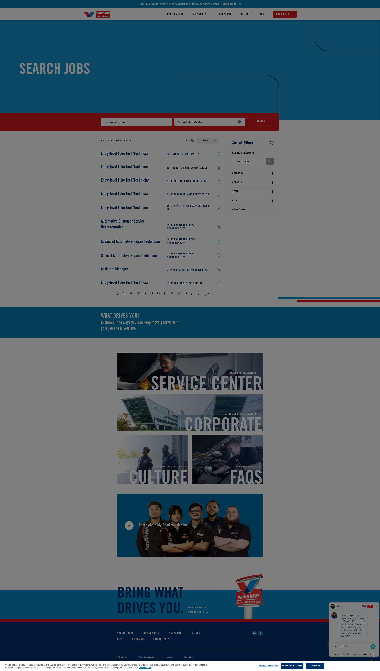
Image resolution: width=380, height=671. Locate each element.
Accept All (315, 666)
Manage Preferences (268, 666)
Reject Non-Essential (292, 666)
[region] (190, 666)
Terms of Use (145, 668)
